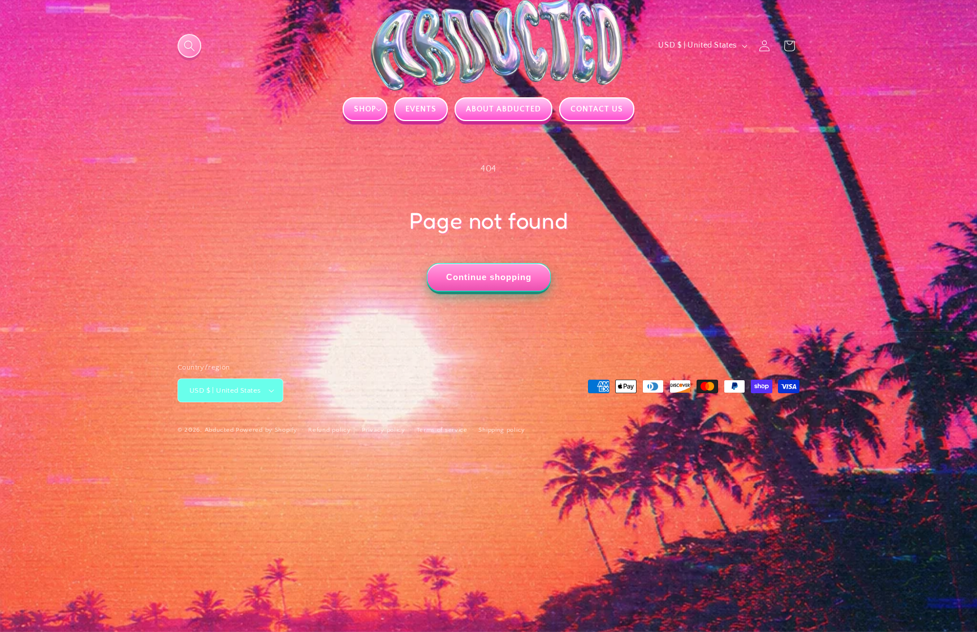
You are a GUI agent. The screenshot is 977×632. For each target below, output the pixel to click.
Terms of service (442, 430)
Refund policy (329, 430)
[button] (189, 46)
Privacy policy (383, 430)
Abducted (219, 430)
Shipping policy (501, 430)
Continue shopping (488, 277)
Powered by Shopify (266, 430)
